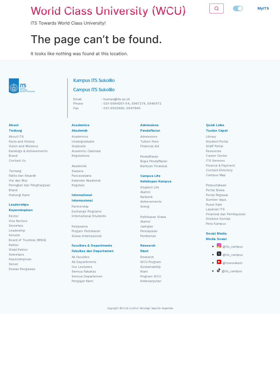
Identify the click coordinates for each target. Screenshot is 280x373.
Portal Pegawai (217, 195)
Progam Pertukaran (86, 231)
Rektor (13, 245)
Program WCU (150, 276)
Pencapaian (149, 231)
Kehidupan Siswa (153, 217)
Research (147, 257)
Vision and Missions (23, 146)
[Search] (216, 8)
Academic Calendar (86, 151)
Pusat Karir (214, 204)
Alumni (145, 192)
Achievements (151, 201)
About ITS (16, 136)
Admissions (148, 136)
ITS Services (215, 160)
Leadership (17, 230)
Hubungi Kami (19, 195)
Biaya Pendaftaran (153, 161)
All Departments (84, 262)
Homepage (49, 9)
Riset (144, 271)
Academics (80, 136)
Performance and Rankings (89, 9)
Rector (13, 216)
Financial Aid (149, 146)
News (198, 9)
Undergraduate (83, 141)
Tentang (15, 171)
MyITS (263, 8)
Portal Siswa (215, 190)
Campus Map (216, 175)
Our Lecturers (82, 267)
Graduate (79, 146)
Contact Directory (219, 170)
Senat (13, 264)
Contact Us (17, 160)
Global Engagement (138, 9)
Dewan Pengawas (22, 269)
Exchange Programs (86, 211)
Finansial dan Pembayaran (226, 214)
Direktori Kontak (218, 219)
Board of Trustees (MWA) (27, 240)
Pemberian (148, 236)
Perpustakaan (216, 185)
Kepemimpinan (20, 259)
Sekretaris (16, 254)
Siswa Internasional (86, 236)
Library (211, 136)
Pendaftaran (149, 156)
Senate (14, 235)
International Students (89, 216)
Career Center (216, 156)
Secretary (16, 225)
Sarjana (77, 171)
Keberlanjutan (150, 281)
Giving (144, 206)
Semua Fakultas (84, 271)
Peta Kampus (216, 224)
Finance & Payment (220, 165)
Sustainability (174, 9)
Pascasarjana (81, 175)
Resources (213, 151)
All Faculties (80, 257)
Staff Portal (214, 146)
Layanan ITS (215, 209)
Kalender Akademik (86, 180)
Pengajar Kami (82, 281)
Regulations (80, 156)
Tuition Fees (149, 141)
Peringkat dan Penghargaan (29, 185)
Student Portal (217, 141)
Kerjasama (80, 226)
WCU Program (150, 262)
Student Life (149, 187)
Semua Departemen (87, 276)
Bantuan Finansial (153, 166)
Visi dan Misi (18, 180)
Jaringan (146, 226)
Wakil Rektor (18, 249)
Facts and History (22, 141)
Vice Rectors (18, 221)
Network (146, 197)
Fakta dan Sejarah (22, 175)
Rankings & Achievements (28, 151)
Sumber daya (216, 200)
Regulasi (78, 185)
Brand (13, 156)
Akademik (79, 166)
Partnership (80, 206)
